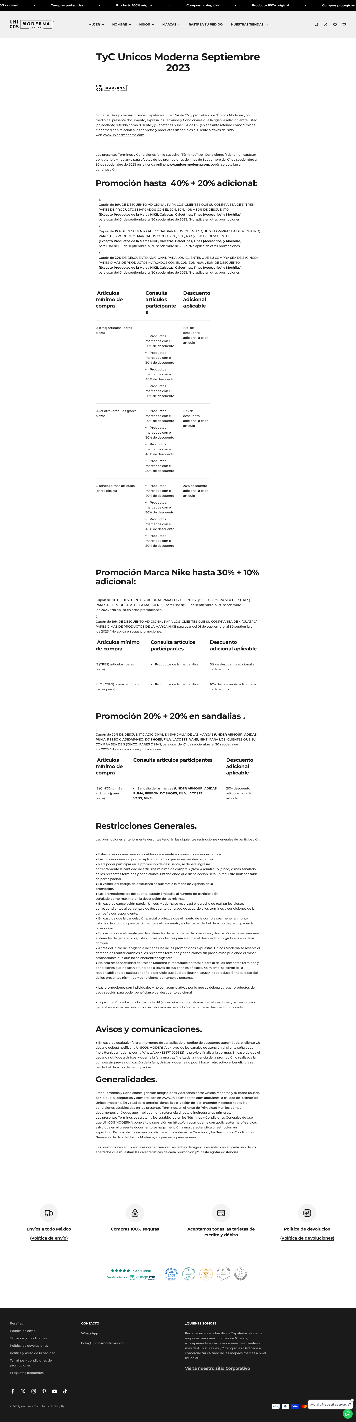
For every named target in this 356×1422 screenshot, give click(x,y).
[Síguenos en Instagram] (33, 1391)
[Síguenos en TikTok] (65, 1391)
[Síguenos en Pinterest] (44, 1391)
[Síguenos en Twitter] (23, 1391)
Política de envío (23, 1331)
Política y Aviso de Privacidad (32, 1353)
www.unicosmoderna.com (123, 135)
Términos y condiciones (28, 1338)
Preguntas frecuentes (27, 1373)
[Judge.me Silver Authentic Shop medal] (223, 1273)
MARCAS (169, 24)
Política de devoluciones (29, 1346)
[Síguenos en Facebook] (12, 1391)
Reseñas (16, 1323)
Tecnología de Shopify (49, 1406)
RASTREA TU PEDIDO (206, 24)
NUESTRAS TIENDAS (247, 24)
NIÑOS (144, 24)
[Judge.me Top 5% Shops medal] (240, 1273)
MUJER (94, 24)
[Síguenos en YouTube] (54, 1391)
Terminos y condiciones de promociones (31, 1362)
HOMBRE (119, 24)
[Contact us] (348, 1414)
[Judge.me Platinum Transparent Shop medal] (188, 1273)
